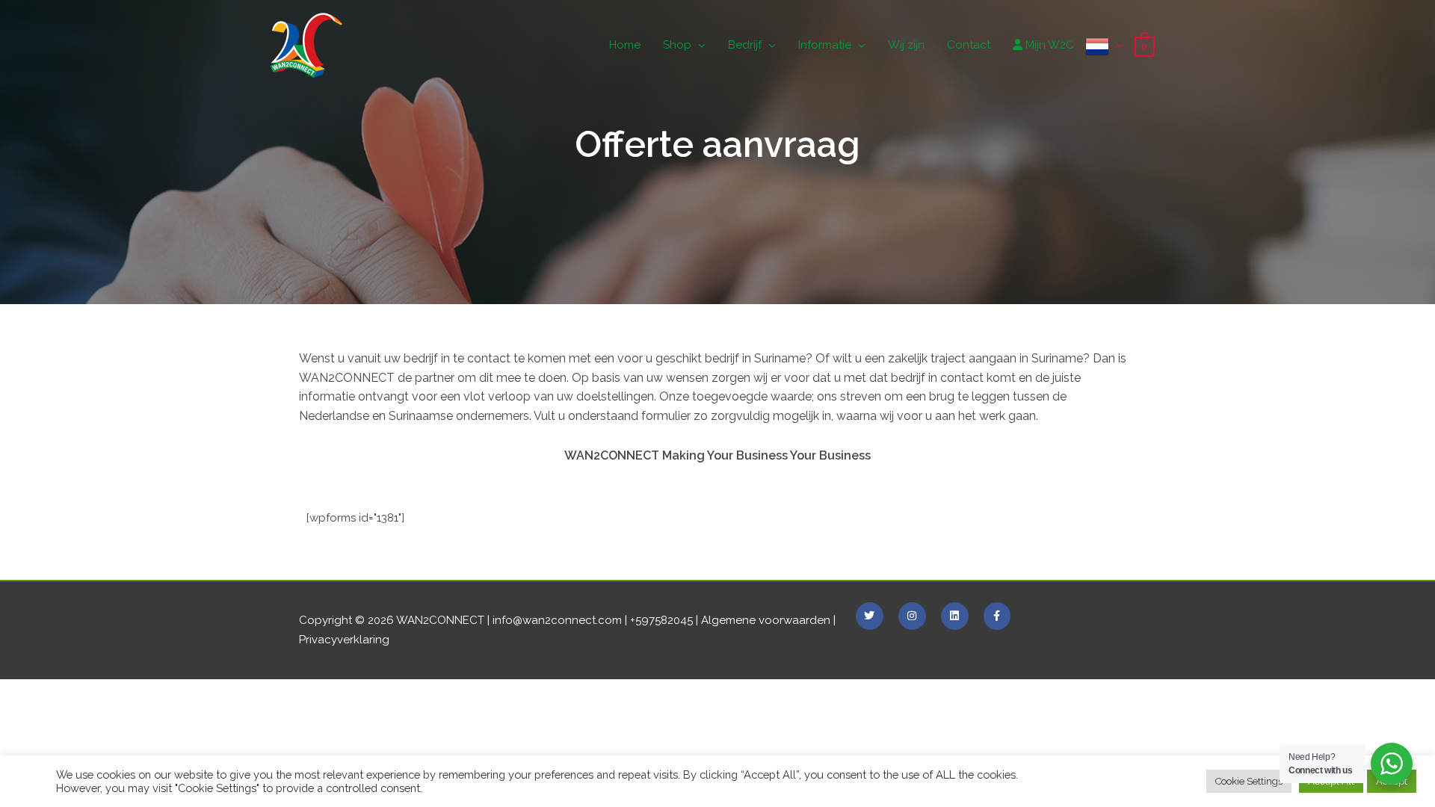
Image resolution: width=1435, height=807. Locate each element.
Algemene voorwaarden (765, 620)
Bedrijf (745, 45)
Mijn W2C (1048, 45)
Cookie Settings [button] (1249, 781)
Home (625, 45)
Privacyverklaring (344, 639)
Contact (968, 45)
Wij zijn (906, 45)
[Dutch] (1104, 45)
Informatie (824, 45)
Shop (677, 45)
